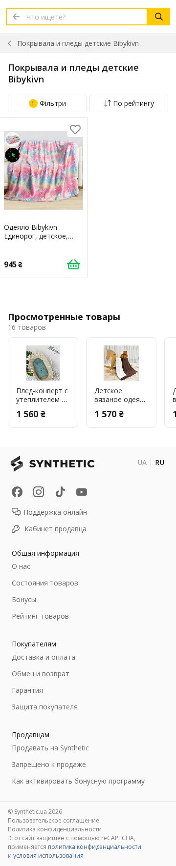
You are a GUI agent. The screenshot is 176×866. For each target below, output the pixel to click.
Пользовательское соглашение (53, 820)
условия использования (48, 855)
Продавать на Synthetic (50, 747)
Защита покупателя (45, 706)
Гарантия (27, 690)
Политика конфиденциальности (55, 829)
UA (142, 462)
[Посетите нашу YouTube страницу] (81, 491)
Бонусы (24, 599)
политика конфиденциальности (94, 847)
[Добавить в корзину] (73, 264)
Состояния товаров (45, 582)
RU (159, 462)
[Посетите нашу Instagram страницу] (38, 491)
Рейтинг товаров (40, 616)
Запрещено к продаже (49, 764)
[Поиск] (159, 16)
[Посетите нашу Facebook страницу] (17, 491)
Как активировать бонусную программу (78, 780)
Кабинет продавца (55, 528)
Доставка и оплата (43, 657)
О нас (21, 566)
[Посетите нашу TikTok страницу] (60, 491)
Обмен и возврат (40, 673)
